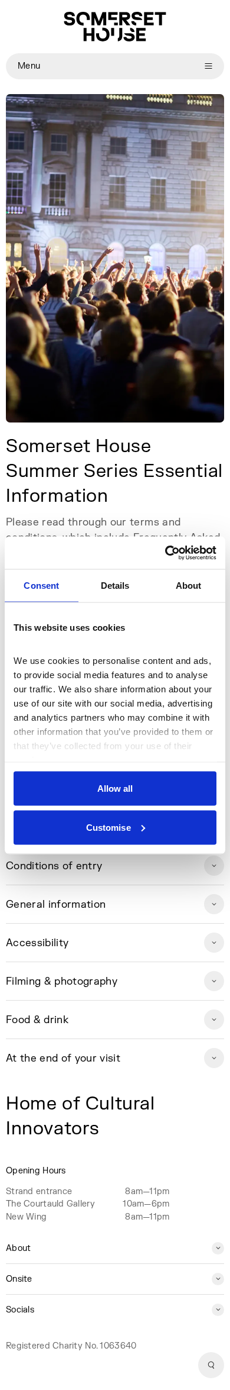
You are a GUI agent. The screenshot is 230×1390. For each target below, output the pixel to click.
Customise (108, 827)
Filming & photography (61, 981)
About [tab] (189, 585)
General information (56, 904)
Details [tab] (115, 585)
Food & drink (37, 1020)
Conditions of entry (54, 866)
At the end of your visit (63, 1058)
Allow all (115, 788)
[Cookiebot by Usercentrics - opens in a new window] (165, 552)
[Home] (115, 26)
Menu (29, 66)
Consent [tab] (41, 585)
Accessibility (37, 943)
